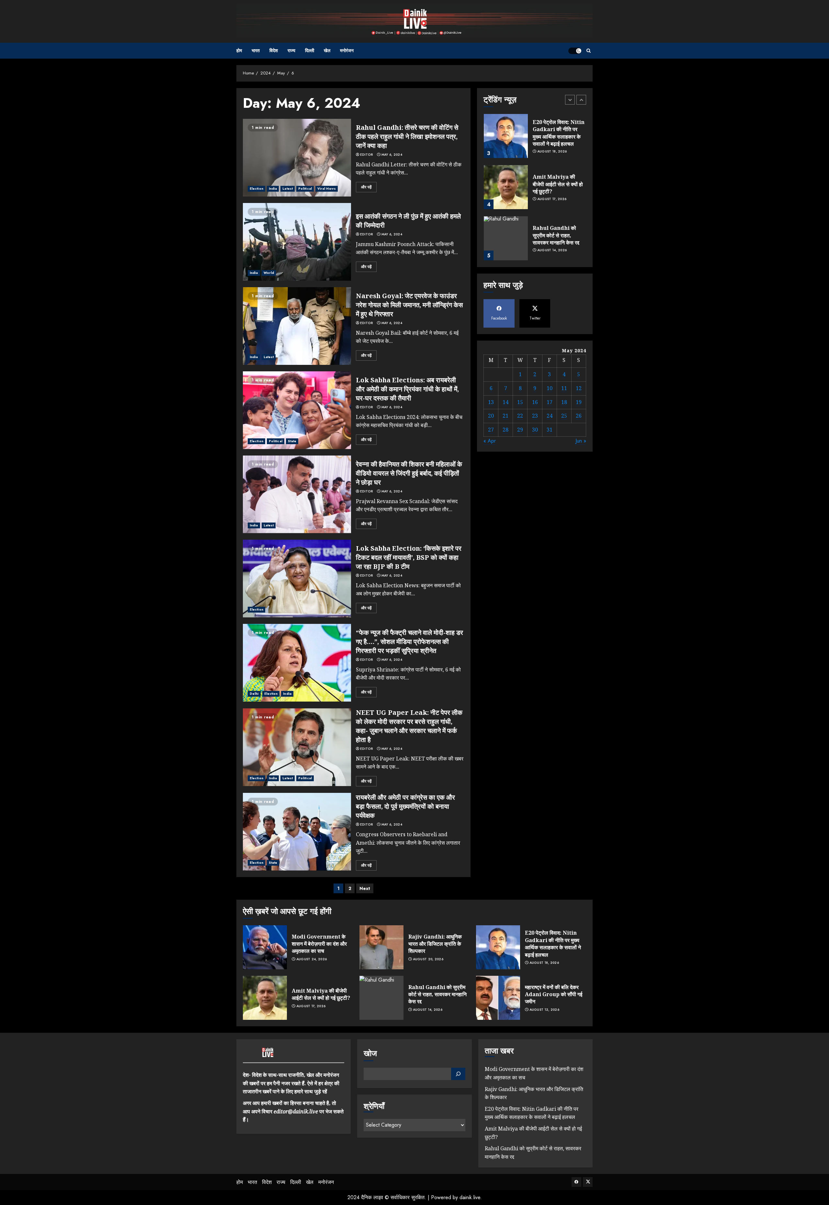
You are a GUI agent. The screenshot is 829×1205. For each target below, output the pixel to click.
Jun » (580, 441)
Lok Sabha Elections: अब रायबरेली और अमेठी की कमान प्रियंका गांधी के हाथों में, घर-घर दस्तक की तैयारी (407, 389)
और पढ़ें (366, 187)
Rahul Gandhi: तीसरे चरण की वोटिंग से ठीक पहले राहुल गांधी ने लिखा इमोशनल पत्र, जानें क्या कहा (407, 136)
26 (579, 415)
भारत (256, 50)
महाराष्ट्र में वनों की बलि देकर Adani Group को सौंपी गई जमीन (553, 994)
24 (549, 415)
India (273, 188)
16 (535, 402)
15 (520, 402)
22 (520, 415)
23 (535, 415)
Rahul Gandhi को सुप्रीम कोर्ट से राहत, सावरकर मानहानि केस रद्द (556, 235)
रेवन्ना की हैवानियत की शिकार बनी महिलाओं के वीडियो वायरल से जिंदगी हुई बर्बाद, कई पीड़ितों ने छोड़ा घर (409, 473)
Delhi (254, 693)
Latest (287, 188)
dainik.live (470, 1197)
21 (505, 415)
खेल (327, 50)
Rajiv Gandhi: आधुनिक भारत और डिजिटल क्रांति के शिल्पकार (435, 944)
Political (305, 188)
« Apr (489, 441)
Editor (366, 154)
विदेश (273, 50)
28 (505, 429)
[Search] (589, 50)
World (269, 272)
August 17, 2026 (552, 199)
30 (535, 429)
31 (549, 429)
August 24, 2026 (311, 959)
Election (256, 188)
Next (364, 888)
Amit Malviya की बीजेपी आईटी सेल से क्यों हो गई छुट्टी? (558, 184)
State (292, 441)
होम (239, 50)
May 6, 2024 (391, 154)
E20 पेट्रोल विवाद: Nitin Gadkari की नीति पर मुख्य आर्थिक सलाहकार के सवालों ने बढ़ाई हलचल (559, 132)
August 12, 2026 (544, 1010)
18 (564, 402)
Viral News (326, 188)
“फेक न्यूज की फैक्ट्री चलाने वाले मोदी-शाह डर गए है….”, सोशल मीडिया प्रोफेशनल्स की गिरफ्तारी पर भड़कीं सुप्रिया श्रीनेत (409, 641)
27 (491, 429)
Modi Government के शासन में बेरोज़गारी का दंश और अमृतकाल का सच (319, 944)
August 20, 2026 (428, 959)
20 (491, 415)
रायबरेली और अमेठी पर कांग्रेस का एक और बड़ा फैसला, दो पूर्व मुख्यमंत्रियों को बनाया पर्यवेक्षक (405, 806)
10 (549, 388)
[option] (534, 139)
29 (520, 429)
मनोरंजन (347, 50)
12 (579, 388)
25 (564, 415)
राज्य (291, 50)
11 (564, 388)
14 (505, 402)
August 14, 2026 (552, 250)
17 (549, 402)
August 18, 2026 (552, 151)
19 (579, 402)
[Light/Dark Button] (574, 51)
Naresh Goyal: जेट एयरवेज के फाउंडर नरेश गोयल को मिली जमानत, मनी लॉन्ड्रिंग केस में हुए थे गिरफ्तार (409, 304)
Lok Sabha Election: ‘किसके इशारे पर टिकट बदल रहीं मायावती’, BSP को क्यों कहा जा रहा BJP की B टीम (408, 557)
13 (491, 402)
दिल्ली (309, 50)
